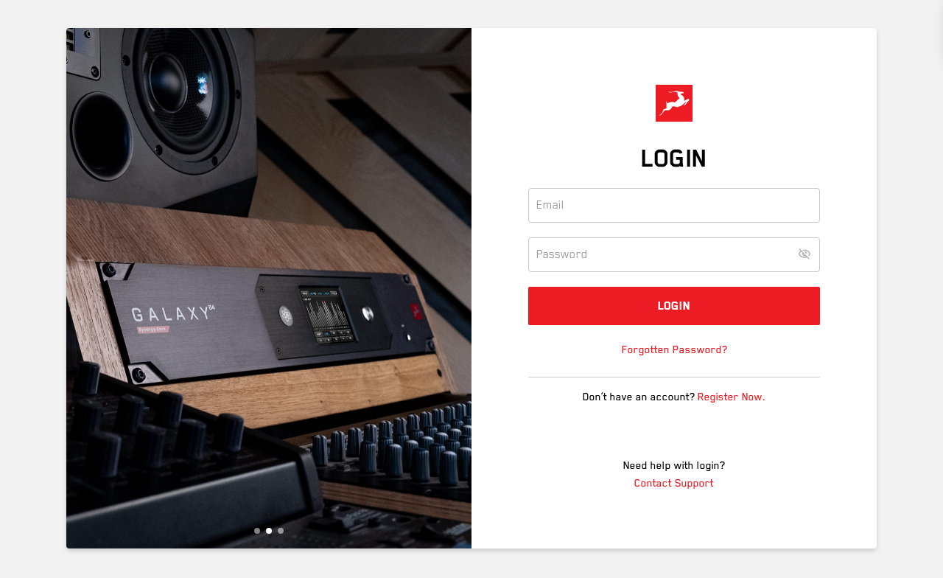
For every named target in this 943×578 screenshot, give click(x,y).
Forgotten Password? (674, 349)
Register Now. (731, 397)
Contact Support (674, 483)
